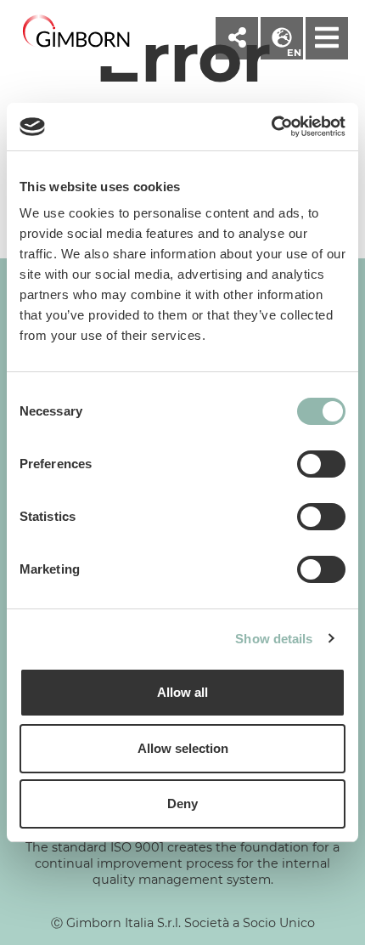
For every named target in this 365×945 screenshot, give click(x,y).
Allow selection (183, 748)
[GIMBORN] (76, 32)
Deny (182, 803)
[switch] (321, 464)
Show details (273, 638)
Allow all (182, 692)
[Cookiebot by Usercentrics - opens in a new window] (271, 127)
